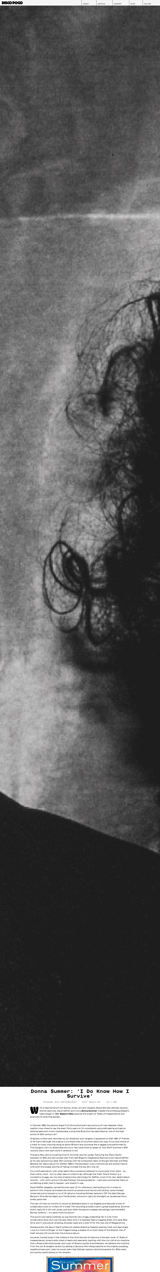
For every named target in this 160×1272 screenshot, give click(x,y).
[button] (150, 3)
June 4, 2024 (111, 1102)
